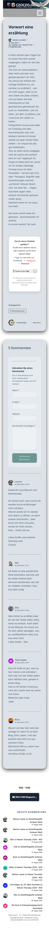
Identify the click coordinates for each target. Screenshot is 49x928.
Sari (17, 562)
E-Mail (16, 402)
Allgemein (13, 45)
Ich (19, 45)
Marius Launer (19, 819)
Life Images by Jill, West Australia (25, 884)
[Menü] (40, 13)
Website (16, 414)
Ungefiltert (27, 45)
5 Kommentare (14, 47)
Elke (17, 607)
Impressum (13, 915)
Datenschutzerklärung (31, 915)
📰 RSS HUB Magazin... (24, 797)
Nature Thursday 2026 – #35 (29, 839)
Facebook (17, 261)
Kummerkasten (17, 311)
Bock (15, 857)
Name (15, 390)
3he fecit (15, 905)
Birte (17, 719)
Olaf (15, 847)
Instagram (31, 261)
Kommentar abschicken (24, 458)
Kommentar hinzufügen (23, 426)
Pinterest (25, 264)
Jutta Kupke (21, 660)
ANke (11, 867)
